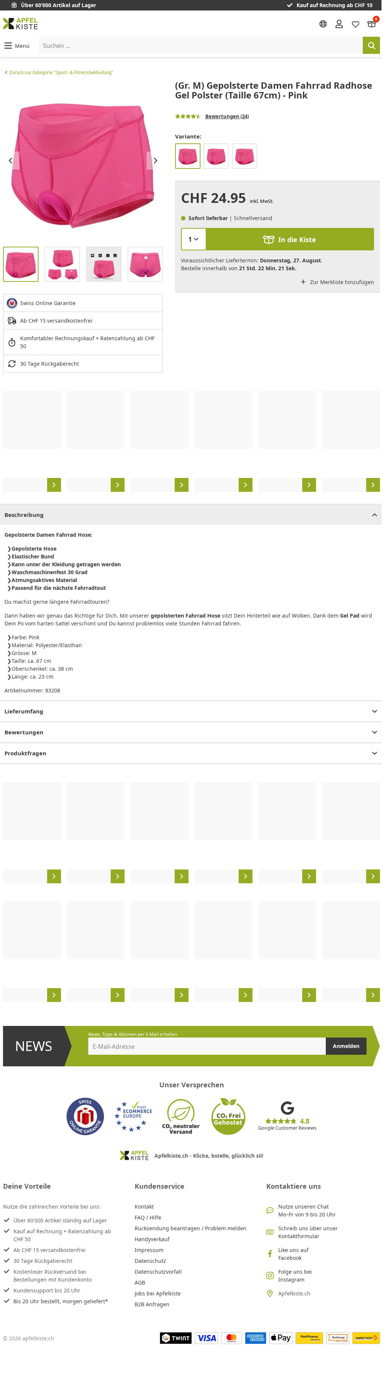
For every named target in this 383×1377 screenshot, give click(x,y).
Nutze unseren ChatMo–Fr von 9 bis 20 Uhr (307, 1210)
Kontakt (144, 1206)
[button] (16, 45)
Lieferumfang (23, 711)
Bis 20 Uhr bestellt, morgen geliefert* (60, 1301)
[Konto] (339, 23)
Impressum (149, 1249)
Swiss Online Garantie (48, 303)
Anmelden (346, 1045)
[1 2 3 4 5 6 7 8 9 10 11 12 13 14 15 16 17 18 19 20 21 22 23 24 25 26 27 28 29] (193, 239)
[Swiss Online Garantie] (85, 1116)
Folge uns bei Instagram (295, 1275)
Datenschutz (150, 1260)
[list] (83, 160)
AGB (140, 1282)
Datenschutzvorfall (158, 1271)
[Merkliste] (355, 23)
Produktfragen (25, 753)
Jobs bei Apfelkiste (158, 1293)
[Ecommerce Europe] (133, 1116)
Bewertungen (23, 732)
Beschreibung (24, 514)
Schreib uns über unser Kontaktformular (308, 1232)
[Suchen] (371, 45)
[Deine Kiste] (372, 23)
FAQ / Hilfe (148, 1217)
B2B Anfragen (152, 1304)
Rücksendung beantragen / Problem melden (190, 1228)
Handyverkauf (152, 1239)
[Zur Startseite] (20, 23)
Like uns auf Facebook (293, 1253)
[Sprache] (323, 24)
